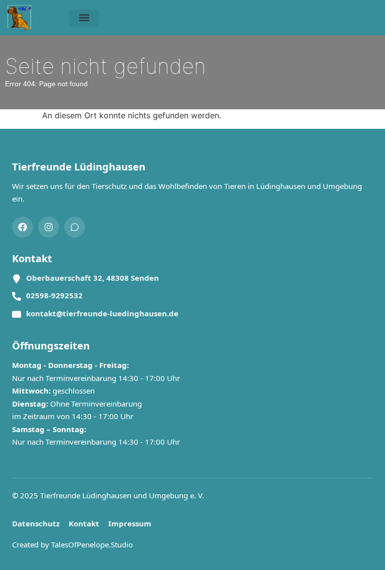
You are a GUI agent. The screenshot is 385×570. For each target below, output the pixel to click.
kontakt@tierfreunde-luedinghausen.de (102, 313)
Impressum (129, 523)
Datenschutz (36, 523)
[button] (84, 18)
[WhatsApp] (74, 227)
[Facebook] (22, 227)
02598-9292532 (54, 295)
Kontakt (84, 523)
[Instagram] (48, 227)
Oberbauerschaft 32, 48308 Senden (92, 278)
